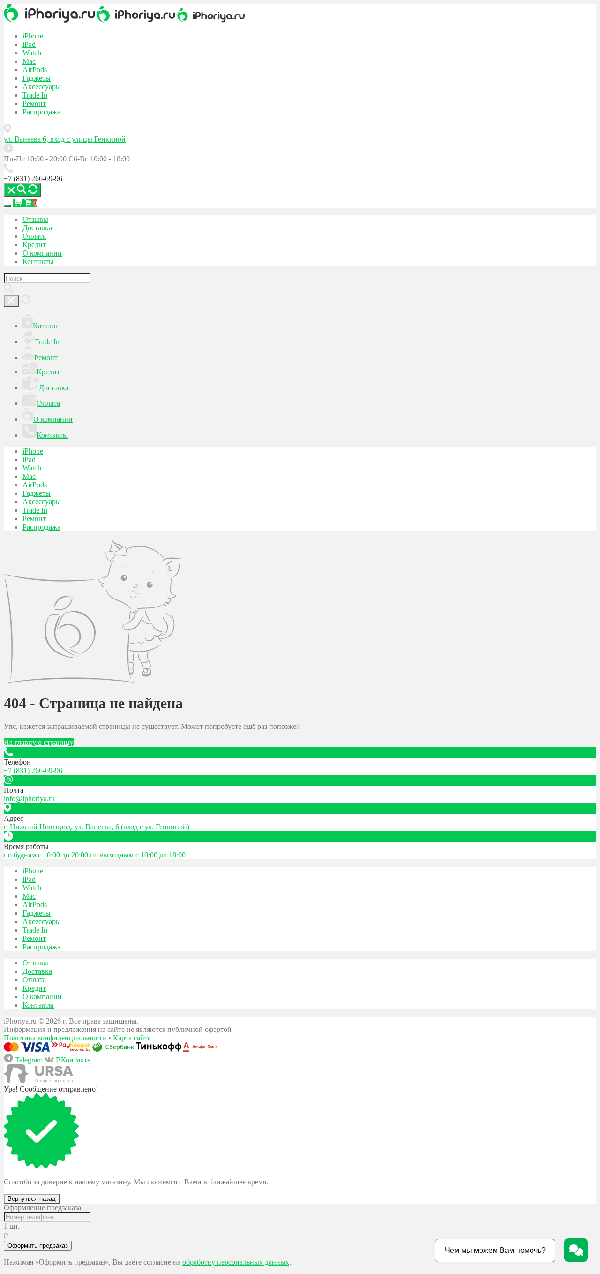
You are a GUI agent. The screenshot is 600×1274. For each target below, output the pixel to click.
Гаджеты (36, 78)
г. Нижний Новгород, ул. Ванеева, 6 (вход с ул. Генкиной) (96, 827)
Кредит (34, 245)
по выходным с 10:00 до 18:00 (138, 855)
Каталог (46, 326)
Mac (29, 61)
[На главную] (50, 20)
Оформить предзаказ (38, 1245)
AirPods (34, 70)
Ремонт (34, 103)
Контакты (38, 261)
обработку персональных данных (235, 1262)
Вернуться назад (32, 1198)
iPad (29, 44)
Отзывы (35, 219)
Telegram (28, 1060)
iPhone (32, 36)
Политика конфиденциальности (55, 1038)
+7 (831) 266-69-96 (33, 178)
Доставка (37, 228)
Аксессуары (41, 87)
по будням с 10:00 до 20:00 (46, 855)
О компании (42, 253)
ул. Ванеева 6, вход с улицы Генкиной (65, 139)
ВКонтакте (72, 1060)
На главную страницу (39, 742)
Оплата (34, 236)
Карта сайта (132, 1038)
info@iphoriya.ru (29, 799)
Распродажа (41, 112)
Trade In (34, 95)
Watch (31, 53)
